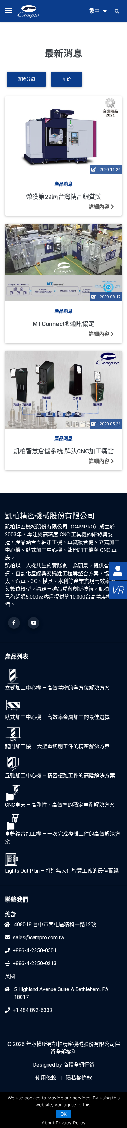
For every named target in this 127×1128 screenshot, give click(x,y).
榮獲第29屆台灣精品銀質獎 (63, 196)
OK (63, 1114)
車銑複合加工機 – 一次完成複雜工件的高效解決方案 (62, 838)
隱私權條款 (79, 1078)
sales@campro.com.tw (38, 937)
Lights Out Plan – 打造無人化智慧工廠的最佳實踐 (62, 871)
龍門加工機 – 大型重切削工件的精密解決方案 (57, 746)
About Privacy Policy (64, 1122)
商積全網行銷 (78, 1065)
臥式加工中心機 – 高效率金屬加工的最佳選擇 (57, 717)
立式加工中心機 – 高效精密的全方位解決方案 (57, 688)
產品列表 (16, 656)
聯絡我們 (16, 899)
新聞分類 (26, 79)
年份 (67, 79)
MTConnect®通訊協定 (63, 324)
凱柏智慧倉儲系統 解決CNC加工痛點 (63, 451)
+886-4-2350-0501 (35, 950)
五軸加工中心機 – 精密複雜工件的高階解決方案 (60, 775)
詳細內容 (100, 207)
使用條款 (45, 1078)
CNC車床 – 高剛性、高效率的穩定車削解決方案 (60, 805)
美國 (10, 976)
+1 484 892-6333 (32, 1010)
